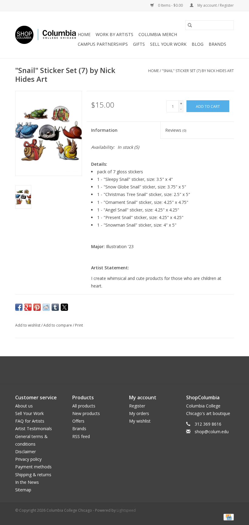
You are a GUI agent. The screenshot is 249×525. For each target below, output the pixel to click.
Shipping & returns (33, 474)
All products (83, 406)
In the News (27, 482)
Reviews (175, 130)
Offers (78, 421)
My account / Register (215, 5)
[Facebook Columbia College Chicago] (119, 370)
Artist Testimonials (33, 428)
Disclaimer (25, 451)
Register (137, 406)
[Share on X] (64, 307)
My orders (139, 413)
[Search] (189, 25)
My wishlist (140, 421)
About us (24, 406)
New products (86, 413)
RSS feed (81, 436)
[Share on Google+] (28, 307)
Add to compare (58, 325)
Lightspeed (126, 510)
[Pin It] (37, 307)
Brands (217, 44)
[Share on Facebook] (18, 307)
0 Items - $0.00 (170, 5)
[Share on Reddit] (46, 307)
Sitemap (23, 490)
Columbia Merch (157, 34)
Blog (197, 44)
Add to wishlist (28, 325)
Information (104, 130)
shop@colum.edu (212, 431)
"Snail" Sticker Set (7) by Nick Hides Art (198, 70)
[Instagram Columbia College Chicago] (130, 370)
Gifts (139, 44)
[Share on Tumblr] (55, 307)
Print (79, 325)
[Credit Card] (227, 516)
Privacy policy (28, 459)
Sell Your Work (168, 44)
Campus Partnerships (103, 44)
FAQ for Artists (29, 421)
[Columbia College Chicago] (45, 35)
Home (84, 34)
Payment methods (33, 467)
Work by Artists (114, 34)
